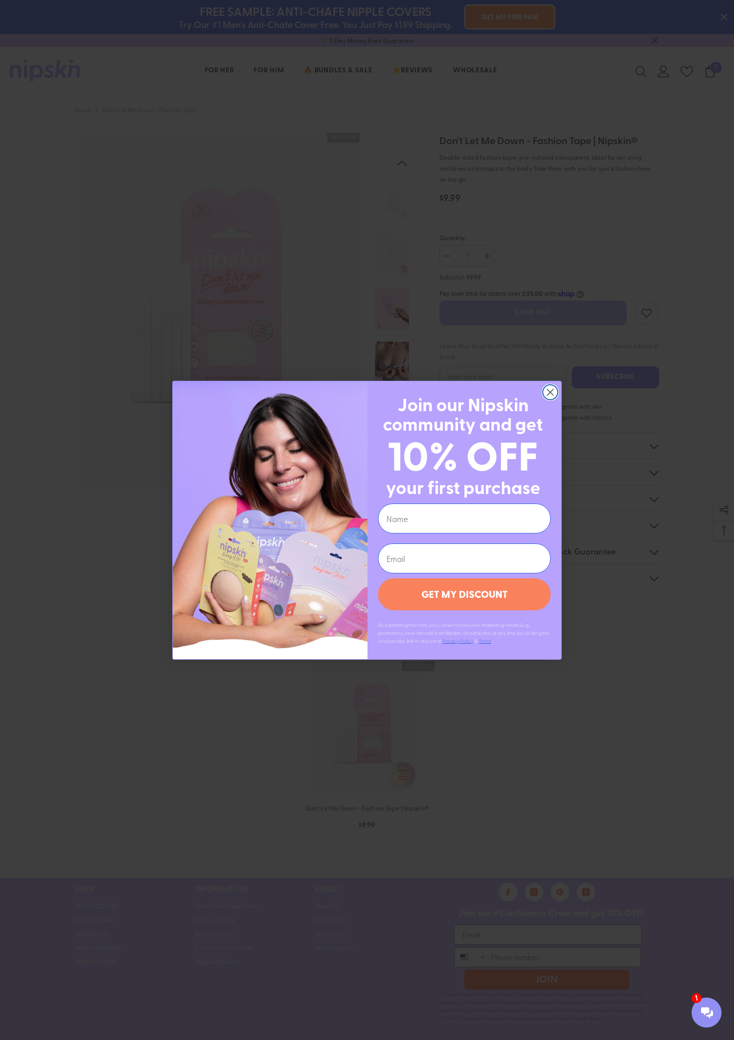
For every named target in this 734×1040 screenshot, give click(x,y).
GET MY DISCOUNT (464, 594)
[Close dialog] (550, 392)
